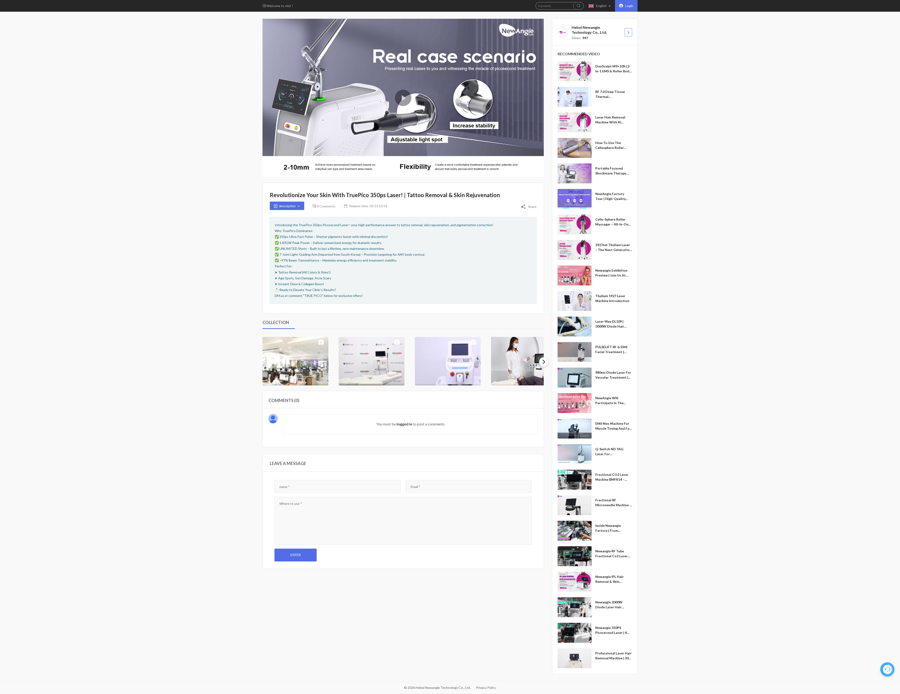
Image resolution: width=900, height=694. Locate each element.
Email (415, 487)
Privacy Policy (486, 688)
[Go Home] (628, 32)
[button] (600, 6)
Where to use (290, 504)
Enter (295, 555)
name (284, 487)
